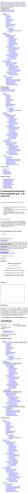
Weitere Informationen (5, 253)
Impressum (12, 253)
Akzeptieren (2, 251)
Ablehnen (7, 251)
